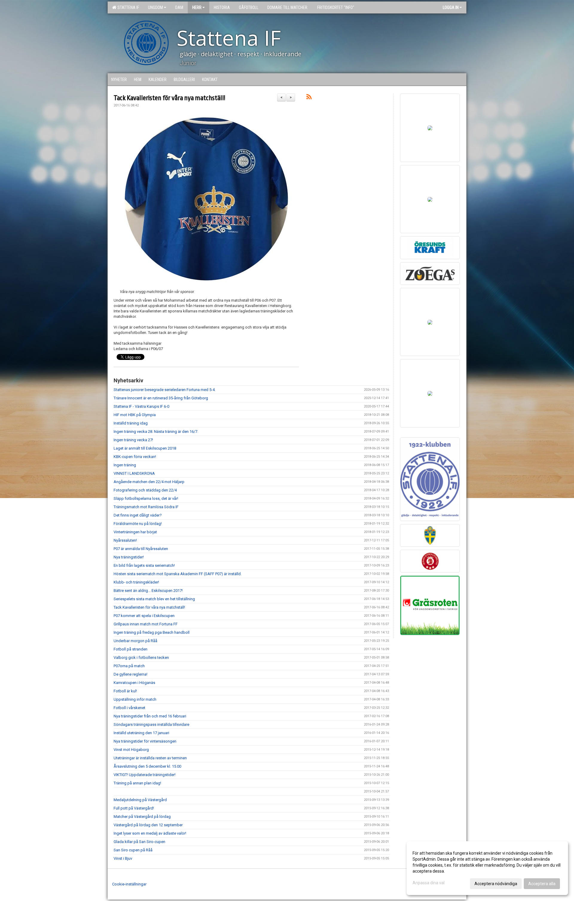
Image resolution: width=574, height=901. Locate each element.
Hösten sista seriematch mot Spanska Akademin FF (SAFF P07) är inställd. (178, 574)
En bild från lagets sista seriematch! (144, 565)
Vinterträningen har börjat (135, 532)
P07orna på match (129, 666)
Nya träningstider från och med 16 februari (150, 716)
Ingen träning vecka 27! (133, 440)
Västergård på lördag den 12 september (148, 825)
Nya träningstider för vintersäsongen (145, 741)
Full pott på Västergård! (134, 808)
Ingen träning (125, 465)
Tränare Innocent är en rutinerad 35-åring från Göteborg (161, 398)
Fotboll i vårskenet (129, 707)
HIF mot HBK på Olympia (135, 415)
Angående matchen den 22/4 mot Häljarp (149, 481)
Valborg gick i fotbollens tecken (141, 657)
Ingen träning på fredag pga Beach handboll (152, 632)
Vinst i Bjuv (123, 858)
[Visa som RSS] (309, 98)
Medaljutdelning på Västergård (140, 800)
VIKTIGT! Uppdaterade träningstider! (144, 774)
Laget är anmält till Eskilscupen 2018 (145, 448)
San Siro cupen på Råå (133, 850)
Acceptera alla (541, 883)
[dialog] (487, 868)
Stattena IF (127, 7)
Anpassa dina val (429, 882)
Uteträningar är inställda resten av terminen (150, 758)
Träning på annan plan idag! (137, 783)
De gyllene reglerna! (130, 674)
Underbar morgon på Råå (135, 641)
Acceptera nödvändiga (495, 883)
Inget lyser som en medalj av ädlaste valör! (150, 833)
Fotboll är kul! (125, 691)
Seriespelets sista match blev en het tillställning (154, 599)
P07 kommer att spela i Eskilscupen (144, 615)
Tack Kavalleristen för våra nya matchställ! (169, 98)
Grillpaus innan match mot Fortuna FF (146, 624)
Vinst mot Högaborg (131, 749)
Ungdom (155, 7)
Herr (196, 7)
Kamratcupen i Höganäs (134, 682)
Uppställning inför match (135, 699)
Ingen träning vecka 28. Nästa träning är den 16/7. (156, 431)
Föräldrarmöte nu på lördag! (138, 523)
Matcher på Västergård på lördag (142, 816)
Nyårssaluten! (125, 540)
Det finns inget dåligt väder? (138, 515)
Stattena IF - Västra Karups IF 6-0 (141, 406)
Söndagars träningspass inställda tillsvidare (151, 724)
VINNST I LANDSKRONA (134, 473)
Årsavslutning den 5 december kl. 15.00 (147, 766)
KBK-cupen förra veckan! (135, 456)
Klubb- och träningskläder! (136, 582)
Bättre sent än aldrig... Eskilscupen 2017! (148, 590)
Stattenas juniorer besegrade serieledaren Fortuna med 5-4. (165, 389)
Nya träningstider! (129, 557)
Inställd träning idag (131, 423)
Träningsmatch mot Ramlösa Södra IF (146, 507)
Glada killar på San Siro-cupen (139, 841)
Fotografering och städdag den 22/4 (145, 490)
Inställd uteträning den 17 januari (141, 733)
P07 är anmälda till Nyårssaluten (141, 548)
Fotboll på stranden (130, 649)
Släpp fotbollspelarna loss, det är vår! (146, 498)
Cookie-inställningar (129, 884)
